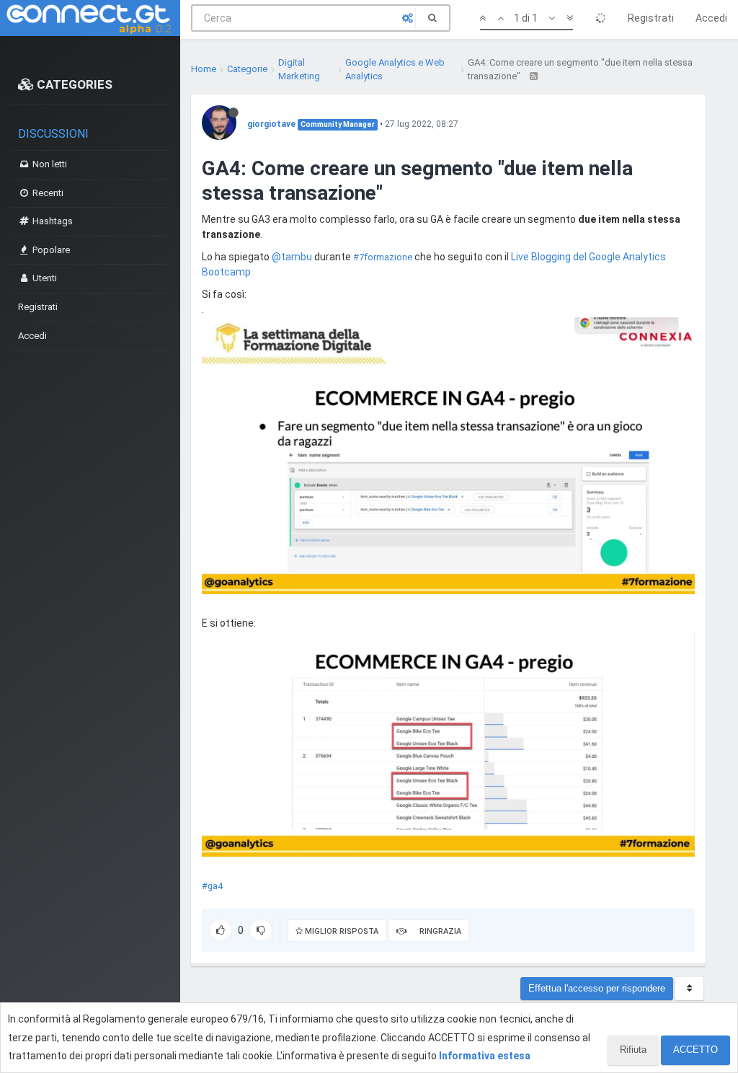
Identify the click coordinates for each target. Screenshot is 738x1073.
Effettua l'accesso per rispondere (596, 988)
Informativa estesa (484, 1055)
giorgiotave (271, 124)
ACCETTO (695, 1049)
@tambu (292, 256)
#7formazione (382, 257)
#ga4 (212, 885)
